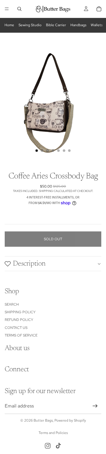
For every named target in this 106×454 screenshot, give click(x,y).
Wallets (96, 25)
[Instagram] (47, 445)
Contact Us (16, 327)
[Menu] (7, 9)
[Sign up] (95, 406)
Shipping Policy (20, 312)
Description (29, 263)
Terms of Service (21, 335)
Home (9, 25)
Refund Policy (19, 320)
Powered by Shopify (70, 420)
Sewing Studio (30, 25)
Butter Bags (43, 420)
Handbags (78, 25)
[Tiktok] (58, 445)
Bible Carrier (56, 25)
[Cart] (98, 8)
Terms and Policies (53, 432)
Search (12, 304)
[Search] (19, 8)
